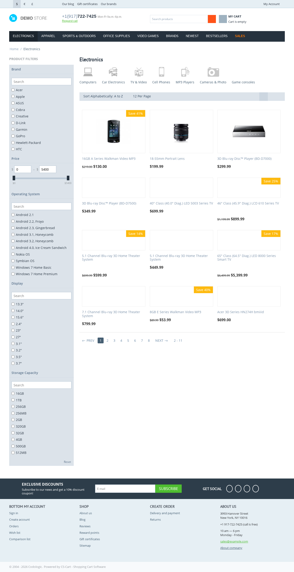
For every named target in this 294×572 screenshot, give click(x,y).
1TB (19, 400)
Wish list (14, 533)
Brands (172, 36)
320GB (21, 426)
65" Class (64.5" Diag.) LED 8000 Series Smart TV (246, 258)
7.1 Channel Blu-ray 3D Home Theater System (111, 314)
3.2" (19, 350)
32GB (20, 433)
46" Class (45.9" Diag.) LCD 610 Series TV (248, 203)
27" (18, 337)
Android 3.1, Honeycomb (35, 234)
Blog (82, 519)
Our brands (108, 4)
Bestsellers (217, 36)
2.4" (19, 324)
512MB (21, 452)
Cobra (20, 110)
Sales (240, 36)
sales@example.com (234, 541)
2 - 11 (178, 340)
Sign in (13, 513)
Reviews (84, 526)
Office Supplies (116, 36)
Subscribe (168, 488)
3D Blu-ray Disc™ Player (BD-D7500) (109, 203)
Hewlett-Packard (28, 142)
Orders (14, 526)
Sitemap (85, 545)
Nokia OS (23, 254)
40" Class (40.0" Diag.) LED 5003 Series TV (181, 203)
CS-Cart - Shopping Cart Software (83, 567)
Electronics (23, 36)
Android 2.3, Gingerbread (35, 228)
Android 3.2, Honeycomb (35, 241)
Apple (20, 96)
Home (14, 49)
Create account (19, 519)
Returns (155, 519)
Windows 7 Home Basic (33, 267)
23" (18, 330)
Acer (19, 90)
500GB (21, 446)
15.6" (20, 317)
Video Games (148, 36)
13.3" (20, 304)
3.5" (19, 357)
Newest (192, 36)
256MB (21, 413)
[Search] (212, 19)
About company (231, 548)
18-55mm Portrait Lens (167, 159)
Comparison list (20, 539)
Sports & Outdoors (79, 36)
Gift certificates (87, 4)
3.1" (19, 343)
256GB (21, 406)
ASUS (20, 103)
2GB (19, 419)
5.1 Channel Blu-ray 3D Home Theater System (111, 258)
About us (85, 513)
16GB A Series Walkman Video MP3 (109, 159)
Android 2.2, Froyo (30, 221)
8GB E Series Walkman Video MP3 (175, 312)
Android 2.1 (25, 215)
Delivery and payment (165, 513)
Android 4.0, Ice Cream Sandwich (41, 247)
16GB (20, 393)
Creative (22, 116)
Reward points (89, 533)
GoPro (20, 136)
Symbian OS (25, 261)
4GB (19, 439)
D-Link (20, 123)
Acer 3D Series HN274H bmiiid (240, 312)
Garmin (21, 129)
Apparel (48, 36)
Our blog (68, 4)
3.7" (19, 363)
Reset (67, 462)
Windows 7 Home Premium (36, 274)
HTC (19, 149)
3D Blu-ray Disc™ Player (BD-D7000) (244, 159)
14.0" (20, 311)
